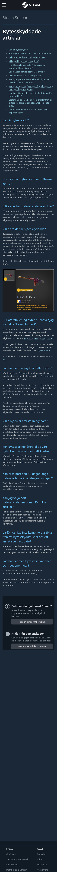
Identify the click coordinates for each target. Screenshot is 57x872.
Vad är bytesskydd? (18, 49)
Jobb (39, 859)
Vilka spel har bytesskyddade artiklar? (27, 57)
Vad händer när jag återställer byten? (27, 71)
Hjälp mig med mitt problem (32, 622)
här (4, 359)
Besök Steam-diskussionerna (32, 646)
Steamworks (12, 864)
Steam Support (16, 17)
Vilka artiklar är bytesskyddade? (24, 61)
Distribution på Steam (16, 870)
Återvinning (42, 870)
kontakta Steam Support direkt (39, 338)
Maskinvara (42, 864)
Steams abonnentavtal (17, 859)
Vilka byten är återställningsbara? (25, 75)
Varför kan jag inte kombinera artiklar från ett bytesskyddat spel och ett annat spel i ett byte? (30, 103)
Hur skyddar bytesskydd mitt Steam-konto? (30, 53)
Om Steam (11, 854)
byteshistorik (44, 350)
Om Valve (41, 854)
